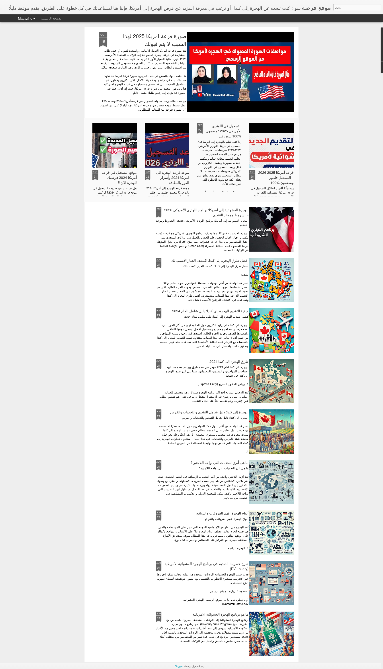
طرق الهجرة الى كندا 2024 (228, 361)
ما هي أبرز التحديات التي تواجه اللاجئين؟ (219, 462)
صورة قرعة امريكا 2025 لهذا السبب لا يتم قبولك (154, 39)
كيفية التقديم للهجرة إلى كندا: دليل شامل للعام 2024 (210, 310)
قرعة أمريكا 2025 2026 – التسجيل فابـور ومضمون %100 (276, 177)
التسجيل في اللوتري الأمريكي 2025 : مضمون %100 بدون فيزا (223, 131)
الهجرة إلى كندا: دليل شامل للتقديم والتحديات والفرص (209, 412)
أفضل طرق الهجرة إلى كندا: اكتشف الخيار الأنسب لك (209, 260)
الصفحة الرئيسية (51, 18)
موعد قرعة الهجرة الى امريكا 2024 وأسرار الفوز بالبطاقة (172, 177)
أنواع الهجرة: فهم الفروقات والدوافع (222, 513)
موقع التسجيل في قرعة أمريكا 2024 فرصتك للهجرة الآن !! (119, 177)
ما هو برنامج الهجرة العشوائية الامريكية (220, 614)
